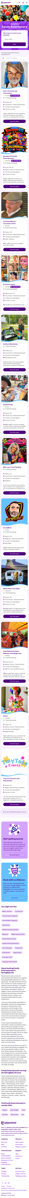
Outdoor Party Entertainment (10, 943)
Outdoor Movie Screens (9, 938)
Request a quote (20, 1147)
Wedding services (21, 1176)
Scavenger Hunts (7, 957)
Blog (2, 1144)
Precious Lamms (9, 284)
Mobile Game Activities (18, 934)
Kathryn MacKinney (10, 344)
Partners (4, 1147)
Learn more (14, 898)
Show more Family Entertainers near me (14, 812)
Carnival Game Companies (9, 916)
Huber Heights (14, 1110)
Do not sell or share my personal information (14, 1190)
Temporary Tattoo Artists (9, 961)
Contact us (19, 1156)
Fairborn (4, 1110)
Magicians (5, 934)
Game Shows (6, 925)
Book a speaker (6, 1158)
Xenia (23, 1110)
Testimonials (5, 1176)
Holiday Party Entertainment (10, 929)
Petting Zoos (18, 948)
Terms (3, 1186)
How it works (19, 1142)
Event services (20, 1171)
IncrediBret (7, 528)
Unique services (20, 1174)
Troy (22, 1114)
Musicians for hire (7, 1160)
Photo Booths (6, 952)
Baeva (5, 716)
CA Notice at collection (8, 1188)
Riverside (5, 1114)
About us (4, 1142)
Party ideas (19, 1144)
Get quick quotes (14, 855)
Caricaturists (19, 911)
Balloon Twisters (7, 911)
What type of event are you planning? (12, 34)
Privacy (9, 1186)
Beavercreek (14, 1114)
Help (16, 1154)
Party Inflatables (7, 948)
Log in (17, 1158)
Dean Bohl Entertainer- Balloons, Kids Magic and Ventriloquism (12, 653)
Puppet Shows (17, 952)
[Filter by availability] (16, 58)
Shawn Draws (8, 404)
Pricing (3, 1174)
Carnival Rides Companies (9, 920)
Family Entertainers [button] (14, 26)
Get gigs (4, 1171)
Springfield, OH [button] (15, 24)
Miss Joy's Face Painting (12, 467)
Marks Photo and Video (11, 588)
